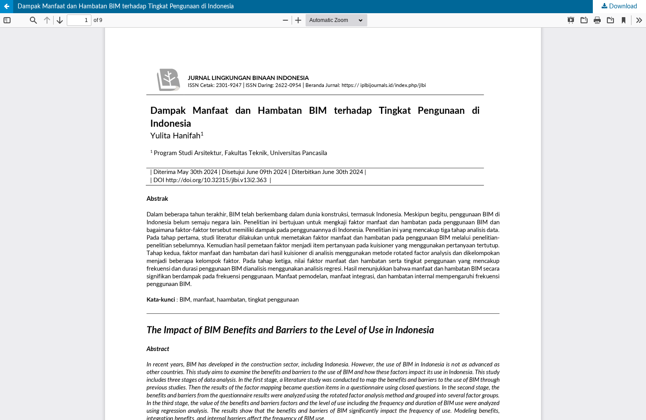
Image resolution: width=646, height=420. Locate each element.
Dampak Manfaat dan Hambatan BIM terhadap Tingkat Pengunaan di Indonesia (126, 7)
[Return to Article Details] (6, 6)
